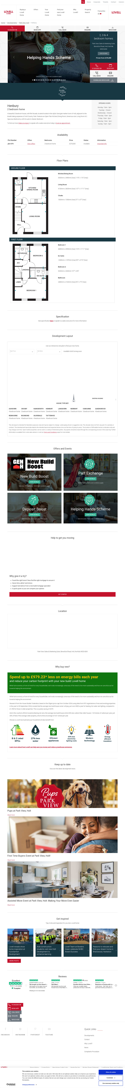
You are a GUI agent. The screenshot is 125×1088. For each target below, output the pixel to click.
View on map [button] (103, 53)
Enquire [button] (88, 30)
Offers (36, 9)
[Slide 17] (61, 80)
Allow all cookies (111, 1072)
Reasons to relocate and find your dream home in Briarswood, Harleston (103, 949)
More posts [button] (14, 961)
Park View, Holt (24, 23)
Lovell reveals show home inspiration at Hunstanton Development (17, 950)
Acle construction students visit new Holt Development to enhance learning (46, 950)
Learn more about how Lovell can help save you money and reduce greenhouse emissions (41, 747)
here (51, 321)
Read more (11, 815)
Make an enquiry (23, 123)
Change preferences (28, 1084)
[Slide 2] (34, 80)
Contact (113, 2)
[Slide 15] (57, 80)
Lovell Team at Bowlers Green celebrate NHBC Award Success (74, 949)
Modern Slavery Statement (90, 1067)
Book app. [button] (37, 30)
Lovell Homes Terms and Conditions (112, 1067)
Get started (62, 594)
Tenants (105, 2)
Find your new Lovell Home (60, 12)
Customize (110, 1077)
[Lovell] (116, 12)
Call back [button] (62, 30)
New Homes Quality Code (60, 1067)
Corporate (97, 2)
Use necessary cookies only (111, 1083)
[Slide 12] (52, 80)
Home (3, 23)
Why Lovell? (75, 11)
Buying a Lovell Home (23, 12)
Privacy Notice (34, 1067)
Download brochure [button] (101, 80)
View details (34, 482)
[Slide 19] (65, 80)
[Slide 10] (48, 80)
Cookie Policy (45, 1067)
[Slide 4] (38, 80)
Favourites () (101, 12)
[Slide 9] (47, 80)
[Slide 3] (36, 80)
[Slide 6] (41, 80)
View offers (31, 144)
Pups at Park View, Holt (19, 810)
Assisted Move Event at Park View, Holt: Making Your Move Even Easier (43, 900)
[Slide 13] (54, 80)
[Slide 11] (50, 80)
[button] (83, 2)
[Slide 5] (40, 80)
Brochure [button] (112, 30)
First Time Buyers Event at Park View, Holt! (28, 855)
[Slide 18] (63, 80)
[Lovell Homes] (8, 12)
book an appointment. (63, 123)
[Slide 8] (45, 80)
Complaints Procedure (91, 1051)
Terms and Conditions (50, 432)
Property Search (88, 11)
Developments (12, 23)
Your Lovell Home (47, 12)
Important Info (102, 144)
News (89, 2)
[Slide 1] (32, 80)
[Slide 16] (59, 80)
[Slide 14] (56, 80)
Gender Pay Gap (75, 1067)
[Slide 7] (43, 80)
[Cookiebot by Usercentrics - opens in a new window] (11, 1084)
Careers (121, 2)
